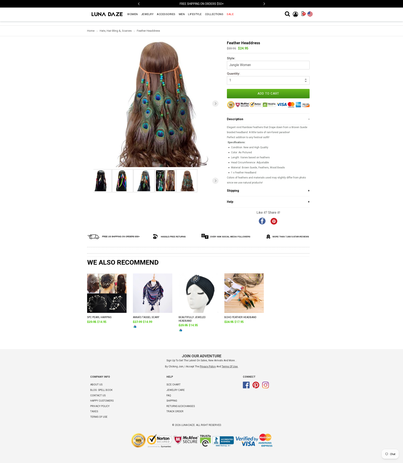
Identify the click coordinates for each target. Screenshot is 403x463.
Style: (231, 58)
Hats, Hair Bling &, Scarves (116, 30)
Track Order (174, 411)
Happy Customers (102, 400)
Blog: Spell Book (101, 390)
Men (182, 14)
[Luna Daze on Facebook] (246, 387)
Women (132, 14)
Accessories (166, 14)
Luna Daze (188, 425)
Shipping (171, 400)
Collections (214, 14)
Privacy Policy (100, 406)
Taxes (94, 411)
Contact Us (98, 395)
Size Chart (173, 384)
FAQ (168, 395)
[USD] (310, 13)
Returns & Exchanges (180, 406)
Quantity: (233, 73)
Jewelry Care (175, 390)
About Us (96, 384)
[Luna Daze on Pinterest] (256, 387)
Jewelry (147, 14)
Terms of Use (230, 366)
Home (90, 30)
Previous (139, 4)
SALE (230, 14)
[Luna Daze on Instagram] (265, 387)
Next (264, 4)
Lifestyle (195, 14)
